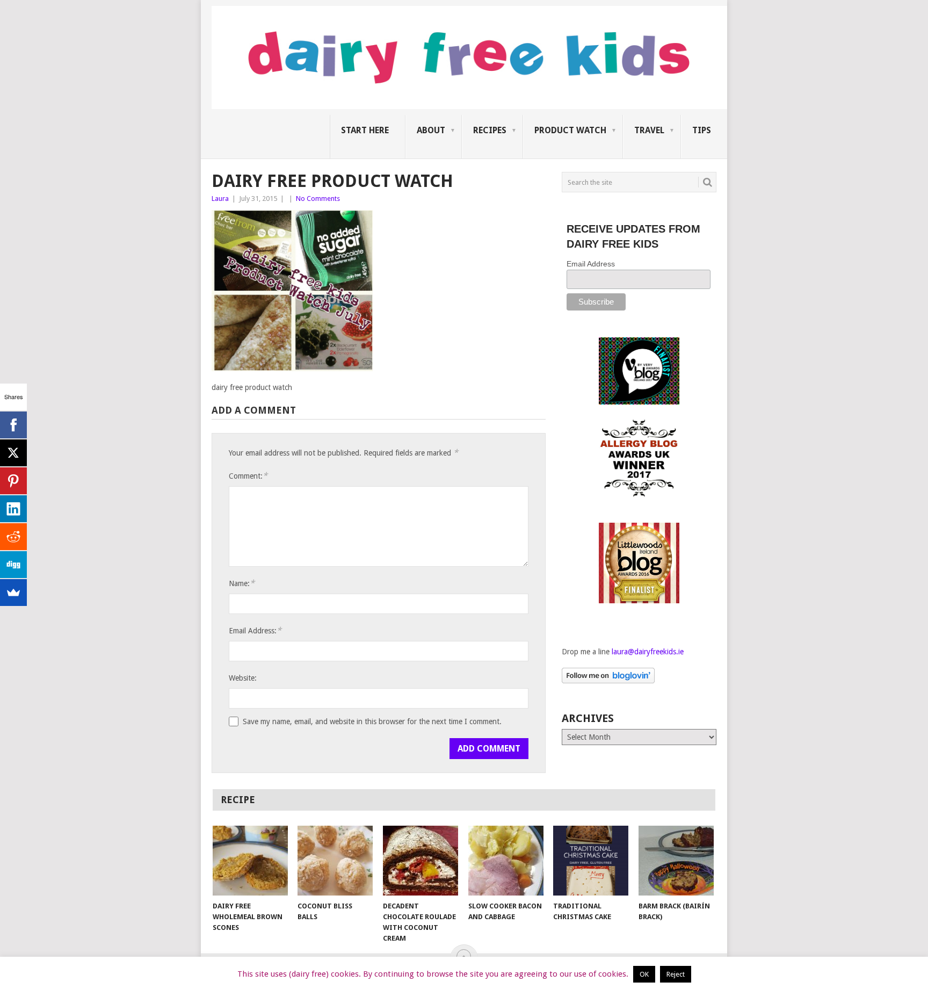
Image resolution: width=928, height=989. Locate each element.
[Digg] (13, 564)
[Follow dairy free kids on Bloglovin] (608, 680)
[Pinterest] (13, 480)
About (431, 130)
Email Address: (255, 630)
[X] (13, 452)
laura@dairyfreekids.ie (648, 651)
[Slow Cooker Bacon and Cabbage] (505, 861)
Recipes (489, 130)
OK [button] (644, 974)
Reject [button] (675, 974)
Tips (701, 130)
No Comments (318, 198)
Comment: (248, 476)
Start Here (365, 130)
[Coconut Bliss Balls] (335, 861)
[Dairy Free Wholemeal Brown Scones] (250, 861)
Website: (243, 678)
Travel (649, 130)
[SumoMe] (13, 592)
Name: (242, 583)
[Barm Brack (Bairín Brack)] (676, 861)
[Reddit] (13, 536)
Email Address (591, 263)
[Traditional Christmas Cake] (590, 861)
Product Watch (570, 130)
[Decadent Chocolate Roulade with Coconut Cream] (420, 861)
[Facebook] (13, 425)
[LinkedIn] (13, 508)
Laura (220, 198)
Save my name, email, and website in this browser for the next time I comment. (372, 721)
